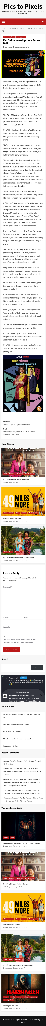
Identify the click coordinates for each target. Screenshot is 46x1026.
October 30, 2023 (20, 47)
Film (5, 513)
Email (26, 617)
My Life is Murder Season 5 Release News (18, 557)
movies (11, 513)
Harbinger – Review (10, 746)
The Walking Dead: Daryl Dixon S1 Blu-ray (26, 793)
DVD (5, 37)
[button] (3, 21)
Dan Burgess (8, 47)
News (17, 513)
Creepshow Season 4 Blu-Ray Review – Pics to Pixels (23, 798)
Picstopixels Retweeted (22, 692)
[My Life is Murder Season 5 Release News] (23, 540)
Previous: (16, 423)
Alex (5, 761)
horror (6, 997)
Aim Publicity (14, 695)
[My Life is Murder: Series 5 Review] (23, 462)
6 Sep (32, 695)
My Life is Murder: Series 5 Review (16, 479)
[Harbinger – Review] (23, 988)
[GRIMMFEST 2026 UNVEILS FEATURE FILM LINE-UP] (23, 826)
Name (6, 617)
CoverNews (33, 1019)
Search (4, 659)
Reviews (11, 37)
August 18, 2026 (18, 846)
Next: (19, 432)
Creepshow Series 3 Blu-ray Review (19, 801)
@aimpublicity (24, 695)
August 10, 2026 (18, 1009)
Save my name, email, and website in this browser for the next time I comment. (20, 640)
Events (6, 838)
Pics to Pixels (23, 6)
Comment (7, 587)
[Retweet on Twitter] (14, 692)
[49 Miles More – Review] (23, 501)
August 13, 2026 (18, 561)
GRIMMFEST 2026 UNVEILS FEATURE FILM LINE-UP (22, 716)
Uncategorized (21, 37)
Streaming (20, 474)
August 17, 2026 (18, 483)
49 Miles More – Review (12, 518)
